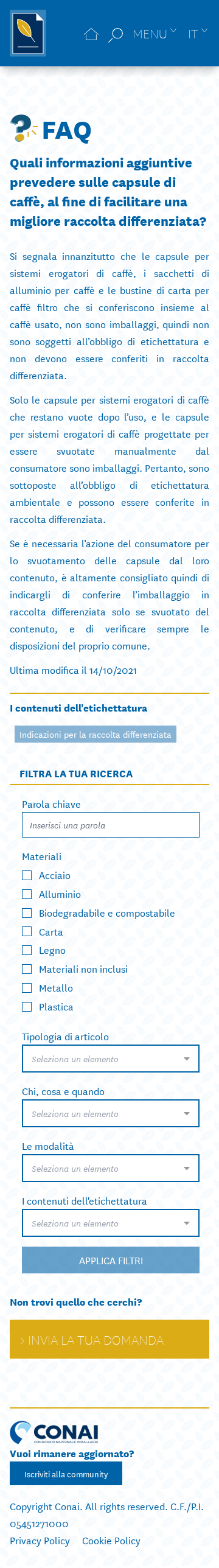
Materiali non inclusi (83, 968)
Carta (51, 930)
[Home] (91, 33)
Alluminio (60, 893)
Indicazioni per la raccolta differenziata (95, 734)
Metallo (56, 987)
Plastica (56, 1005)
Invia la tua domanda (96, 1339)
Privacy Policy (40, 1539)
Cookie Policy (111, 1539)
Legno (52, 949)
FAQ (66, 128)
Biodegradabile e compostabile (107, 911)
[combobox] (110, 1058)
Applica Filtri (111, 1259)
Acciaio (55, 874)
